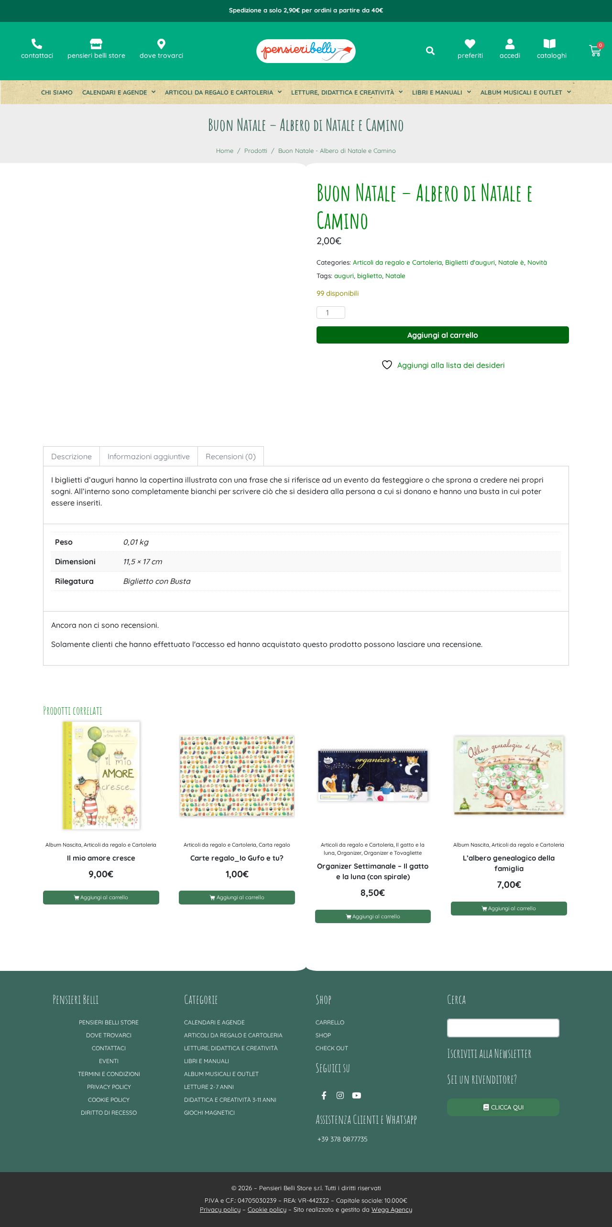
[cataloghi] (550, 44)
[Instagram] (340, 1095)
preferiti (470, 55)
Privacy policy (109, 1086)
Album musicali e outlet (521, 92)
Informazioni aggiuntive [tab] (149, 456)
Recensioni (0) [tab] (231, 456)
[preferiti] (470, 44)
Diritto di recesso (109, 1112)
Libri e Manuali (437, 92)
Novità (537, 262)
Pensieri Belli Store (109, 1022)
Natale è (511, 262)
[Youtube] (356, 1095)
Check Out (332, 1048)
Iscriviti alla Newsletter (489, 1053)
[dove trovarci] (161, 44)
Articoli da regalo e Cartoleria (219, 92)
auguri (344, 275)
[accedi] (510, 44)
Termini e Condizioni (109, 1073)
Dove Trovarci (108, 1035)
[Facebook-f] (324, 1095)
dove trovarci (161, 55)
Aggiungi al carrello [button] (104, 897)
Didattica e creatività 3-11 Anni (230, 1099)
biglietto (369, 275)
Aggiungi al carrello (442, 335)
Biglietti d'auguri (470, 262)
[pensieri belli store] (96, 44)
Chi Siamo (57, 92)
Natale (395, 275)
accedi (510, 55)
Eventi (109, 1061)
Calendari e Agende (114, 92)
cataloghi (552, 55)
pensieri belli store (96, 55)
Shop (323, 1035)
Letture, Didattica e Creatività (342, 92)
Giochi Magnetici (209, 1112)
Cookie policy (109, 1099)
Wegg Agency (392, 1209)
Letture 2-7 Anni (209, 1086)
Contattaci (109, 1048)
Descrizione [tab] (71, 456)
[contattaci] (37, 44)
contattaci (37, 55)
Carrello (330, 1022)
